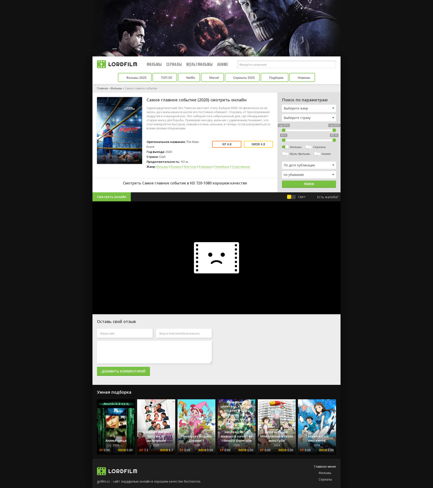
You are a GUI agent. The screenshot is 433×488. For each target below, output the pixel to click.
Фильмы (154, 64)
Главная (102, 88)
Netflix (190, 77)
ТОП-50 (166, 77)
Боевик (176, 167)
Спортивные (241, 167)
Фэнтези (190, 167)
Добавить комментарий (123, 371)
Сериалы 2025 (243, 77)
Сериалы (174, 64)
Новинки (303, 77)
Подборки (275, 77)
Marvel (213, 77)
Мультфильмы (199, 64)
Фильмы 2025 (136, 77)
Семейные (221, 167)
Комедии (205, 167)
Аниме (222, 64)
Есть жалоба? (327, 197)
